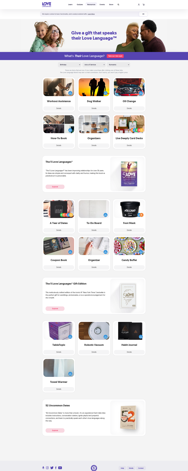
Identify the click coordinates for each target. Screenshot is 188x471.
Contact (141, 468)
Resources (91, 4)
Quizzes (80, 4)
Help (122, 468)
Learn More (91, 14)
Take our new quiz (115, 56)
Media (131, 468)
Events (102, 4)
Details (58, 108)
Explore (55, 187)
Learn (70, 4)
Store (111, 4)
